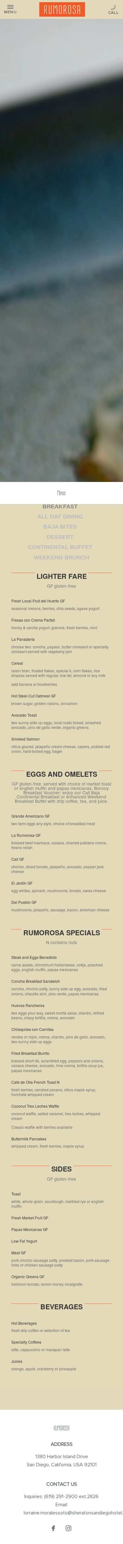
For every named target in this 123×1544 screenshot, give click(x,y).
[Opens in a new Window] (53, 1529)
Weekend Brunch (61, 557)
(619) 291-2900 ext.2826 (114, 10)
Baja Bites (60, 526)
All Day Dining (60, 516)
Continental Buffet (60, 547)
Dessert (60, 537)
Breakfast (60, 506)
